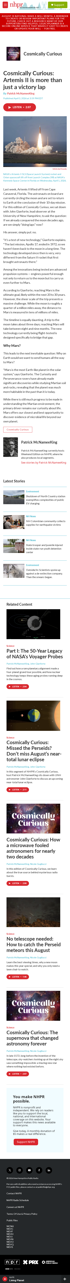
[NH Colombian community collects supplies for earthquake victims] (13, 522)
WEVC (10, 1229)
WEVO (10, 1242)
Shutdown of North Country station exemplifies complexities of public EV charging (45, 500)
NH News (31, 516)
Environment (32, 491)
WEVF (10, 1231)
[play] (5, 1279)
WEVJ (10, 1236)
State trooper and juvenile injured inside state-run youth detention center (44, 548)
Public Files (12, 1220)
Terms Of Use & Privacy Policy (22, 1214)
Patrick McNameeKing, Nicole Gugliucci (26, 864)
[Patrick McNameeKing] (10, 447)
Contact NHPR (14, 1193)
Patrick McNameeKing (21, 93)
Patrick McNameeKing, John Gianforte (26, 663)
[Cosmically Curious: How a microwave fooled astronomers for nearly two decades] (33, 819)
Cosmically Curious (43, 53)
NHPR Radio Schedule (18, 1200)
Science (10, 645)
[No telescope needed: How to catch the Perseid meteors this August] (33, 912)
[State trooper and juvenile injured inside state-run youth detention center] (13, 546)
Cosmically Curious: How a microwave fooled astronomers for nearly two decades (33, 848)
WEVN (10, 1239)
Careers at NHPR (15, 1207)
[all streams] (65, 1279)
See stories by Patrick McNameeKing (43, 462)
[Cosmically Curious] (13, 54)
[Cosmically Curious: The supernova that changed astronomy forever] (33, 1006)
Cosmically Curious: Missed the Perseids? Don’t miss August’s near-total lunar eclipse (34, 751)
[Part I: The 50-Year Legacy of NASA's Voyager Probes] (33, 624)
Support (59, 4)
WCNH (10, 1226)
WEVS (10, 1247)
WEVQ (10, 1244)
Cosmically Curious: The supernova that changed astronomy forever (32, 1038)
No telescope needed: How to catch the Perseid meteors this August (34, 944)
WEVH (10, 1234)
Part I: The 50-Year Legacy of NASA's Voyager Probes (35, 653)
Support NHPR (26, 1142)
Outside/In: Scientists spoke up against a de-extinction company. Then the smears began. (44, 573)
